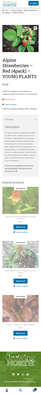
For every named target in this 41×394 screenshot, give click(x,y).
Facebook (13, 374)
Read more (20, 227)
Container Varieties (16, 10)
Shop (6, 10)
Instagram (22, 374)
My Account (7, 390)
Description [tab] (9, 119)
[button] (35, 28)
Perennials (33, 109)
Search (20, 390)
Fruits (27, 109)
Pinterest (27, 374)
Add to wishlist (11, 105)
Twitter (18, 374)
